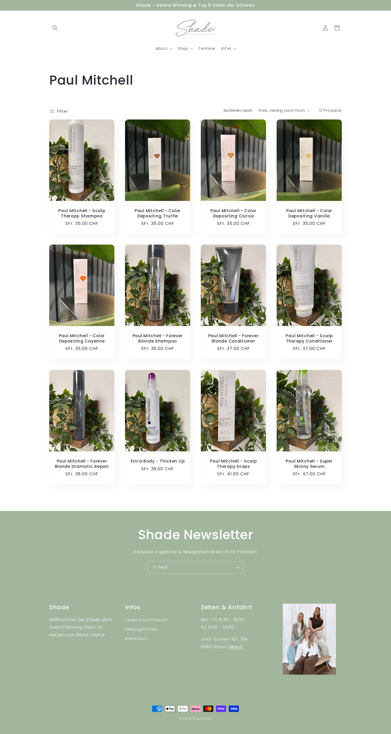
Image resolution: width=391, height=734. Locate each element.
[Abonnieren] (237, 567)
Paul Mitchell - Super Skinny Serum (309, 464)
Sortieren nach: (238, 110)
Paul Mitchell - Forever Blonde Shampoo (157, 338)
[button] (55, 28)
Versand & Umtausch (146, 619)
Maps (235, 647)
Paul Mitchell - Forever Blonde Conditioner (233, 338)
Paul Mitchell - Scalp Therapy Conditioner (309, 338)
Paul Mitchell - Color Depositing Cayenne (82, 338)
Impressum (136, 638)
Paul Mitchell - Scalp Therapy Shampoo (81, 213)
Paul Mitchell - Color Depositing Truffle (158, 213)
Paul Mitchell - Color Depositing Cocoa (233, 213)
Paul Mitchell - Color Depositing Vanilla (309, 213)
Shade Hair (202, 718)
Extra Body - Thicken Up (158, 461)
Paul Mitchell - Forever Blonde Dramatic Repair (82, 464)
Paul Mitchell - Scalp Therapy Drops (233, 464)
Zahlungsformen (141, 629)
